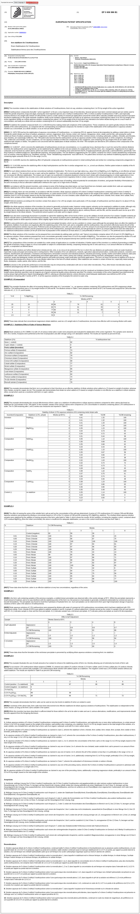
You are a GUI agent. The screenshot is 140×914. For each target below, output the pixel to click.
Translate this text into (7, 2)
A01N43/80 (96, 27)
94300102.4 (22, 32)
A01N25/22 (104, 27)
